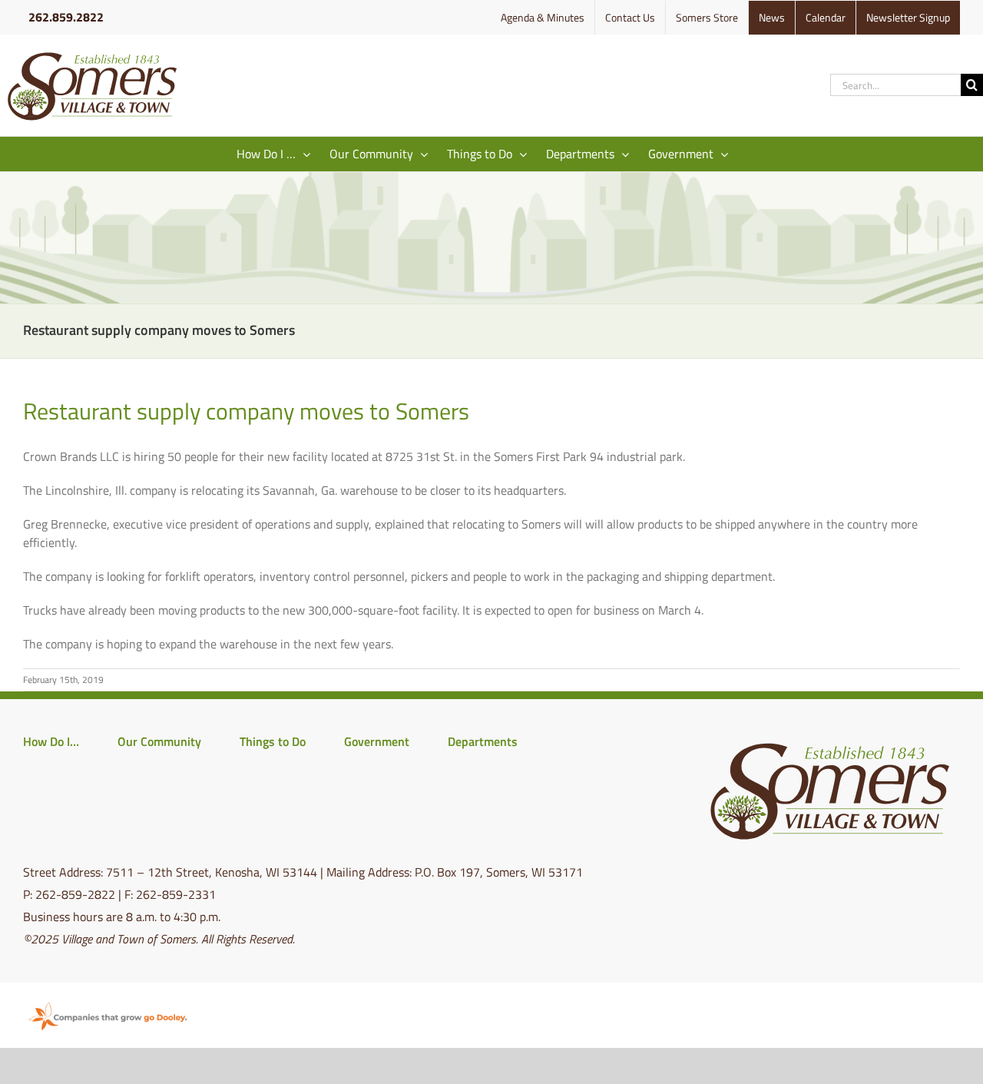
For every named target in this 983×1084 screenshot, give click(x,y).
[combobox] (895, 85)
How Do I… (51, 741)
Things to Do (273, 741)
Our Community (159, 741)
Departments (483, 741)
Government (376, 741)
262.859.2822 (66, 17)
